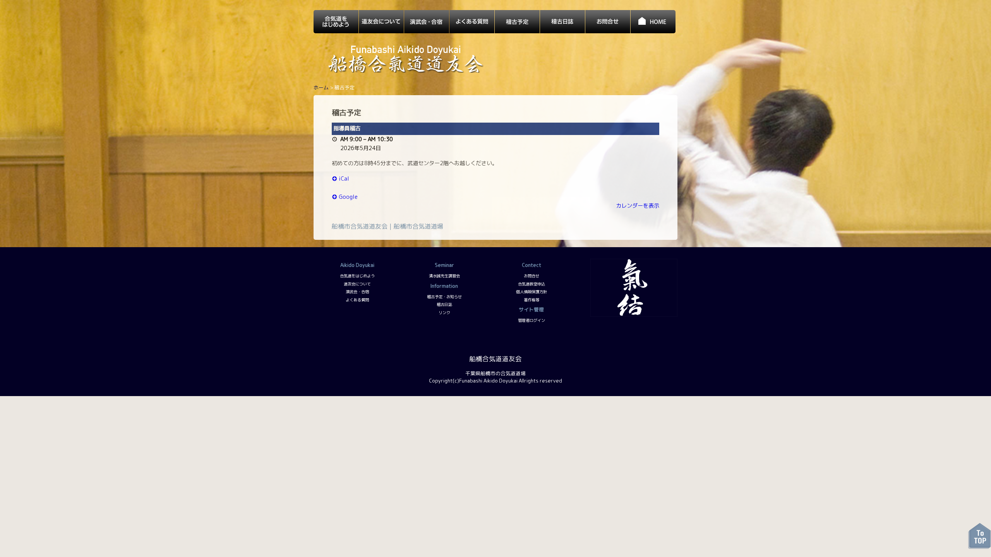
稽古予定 (346, 112)
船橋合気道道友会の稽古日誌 (562, 21)
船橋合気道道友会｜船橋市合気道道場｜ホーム (653, 21)
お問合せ (531, 275)
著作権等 (531, 299)
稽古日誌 (444, 304)
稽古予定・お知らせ (444, 296)
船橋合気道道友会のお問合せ (607, 21)
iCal (344, 179)
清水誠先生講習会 (444, 275)
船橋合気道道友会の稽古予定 (517, 21)
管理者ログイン (531, 320)
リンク (444, 312)
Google (348, 197)
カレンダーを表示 (637, 206)
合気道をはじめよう (357, 275)
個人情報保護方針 (531, 291)
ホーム (321, 87)
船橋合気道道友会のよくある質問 (471, 21)
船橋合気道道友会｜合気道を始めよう (336, 21)
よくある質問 (357, 299)
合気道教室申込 (531, 284)
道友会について (357, 284)
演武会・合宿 (357, 291)
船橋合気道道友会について (381, 21)
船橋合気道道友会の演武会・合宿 (426, 21)
